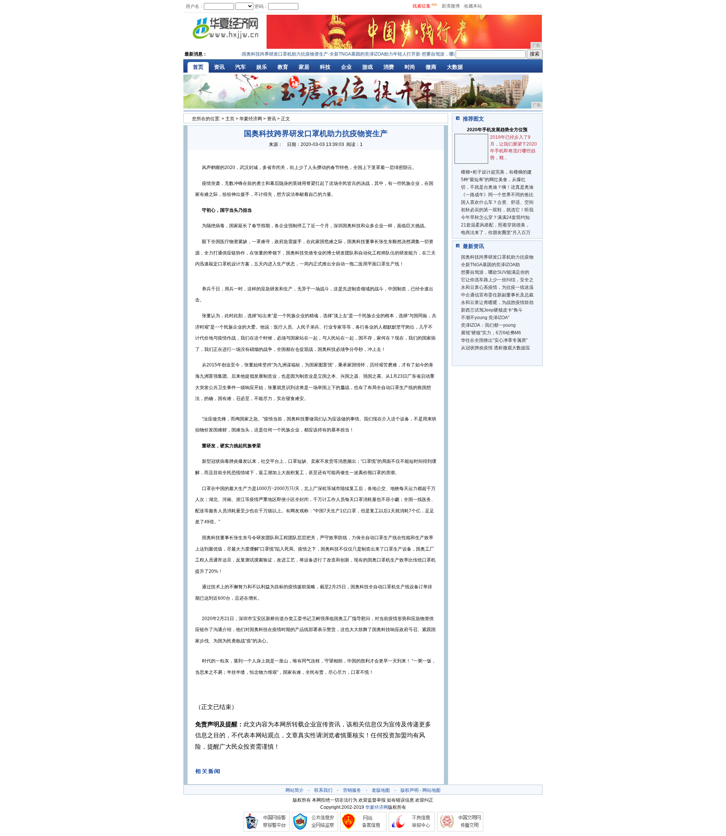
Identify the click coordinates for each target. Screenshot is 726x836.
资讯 (219, 67)
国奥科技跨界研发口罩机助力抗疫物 (497, 257)
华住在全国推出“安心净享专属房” (494, 340)
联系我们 (323, 790)
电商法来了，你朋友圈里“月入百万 (496, 232)
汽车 (240, 67)
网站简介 (294, 790)
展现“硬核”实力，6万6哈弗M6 (491, 332)
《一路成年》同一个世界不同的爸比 (497, 194)
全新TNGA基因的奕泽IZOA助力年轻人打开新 (365, 54)
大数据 (455, 67)
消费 (388, 67)
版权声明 (409, 790)
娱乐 (261, 67)
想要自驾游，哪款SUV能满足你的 (495, 272)
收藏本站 (473, 6)
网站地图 (431, 790)
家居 (304, 67)
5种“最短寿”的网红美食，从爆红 (493, 179)
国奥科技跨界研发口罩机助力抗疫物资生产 (275, 54)
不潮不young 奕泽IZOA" (485, 317)
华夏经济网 (250, 118)
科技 (325, 67)
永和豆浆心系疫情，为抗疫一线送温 (497, 287)
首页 (198, 67)
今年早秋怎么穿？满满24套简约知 (495, 217)
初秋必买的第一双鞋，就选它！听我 (497, 209)
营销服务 (352, 790)
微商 (431, 67)
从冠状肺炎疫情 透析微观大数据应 (495, 348)
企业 (346, 67)
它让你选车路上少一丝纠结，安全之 (497, 279)
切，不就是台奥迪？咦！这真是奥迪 (497, 187)
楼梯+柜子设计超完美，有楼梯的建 (496, 172)
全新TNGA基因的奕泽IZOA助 (490, 264)
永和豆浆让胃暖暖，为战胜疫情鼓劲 (497, 302)
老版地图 (381, 790)
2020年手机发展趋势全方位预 (497, 129)
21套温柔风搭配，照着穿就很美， (495, 225)
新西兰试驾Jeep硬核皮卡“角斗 (492, 310)
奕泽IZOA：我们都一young (488, 325)
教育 (283, 67)
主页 (229, 118)
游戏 (367, 67)
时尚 (410, 67)
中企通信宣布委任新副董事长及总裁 (497, 295)
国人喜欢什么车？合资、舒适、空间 (497, 202)
